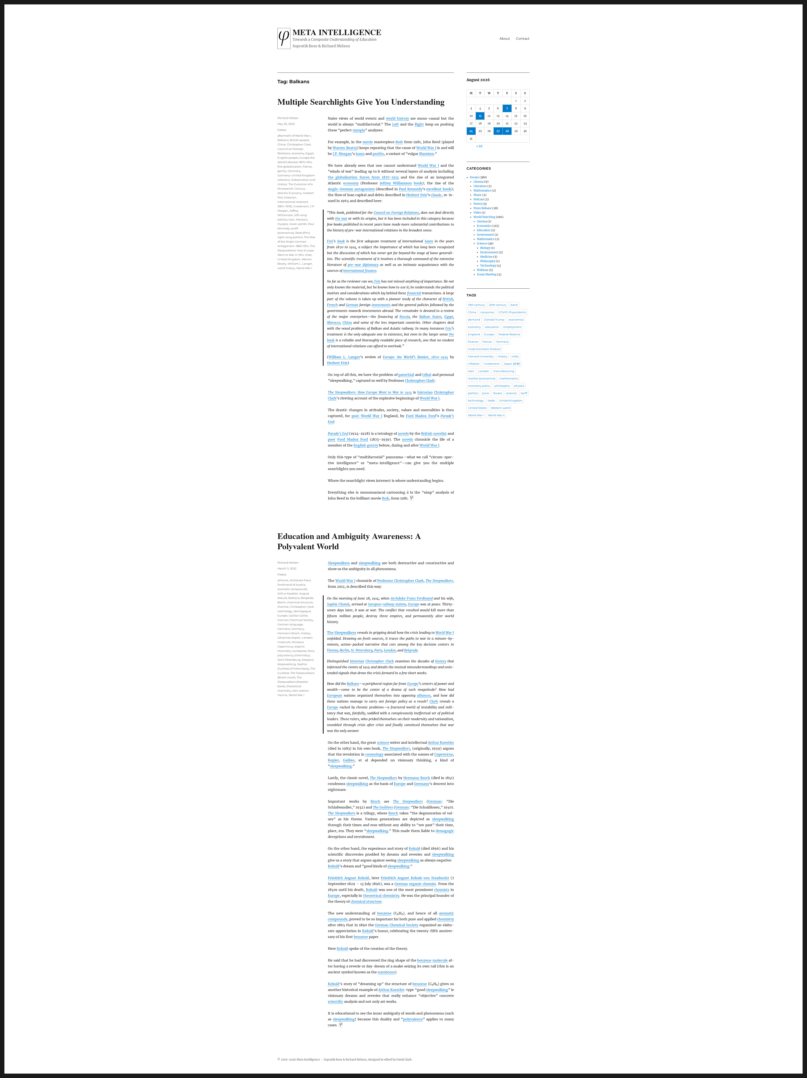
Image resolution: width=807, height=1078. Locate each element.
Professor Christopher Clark (400, 581)
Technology (488, 265)
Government (485, 234)
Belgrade (411, 650)
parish (302, 224)
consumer (487, 312)
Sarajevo (374, 604)
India (515, 356)
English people (287, 157)
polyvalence (413, 1019)
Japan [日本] (512, 363)
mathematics (509, 378)
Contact (523, 39)
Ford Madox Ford (421, 416)
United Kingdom (289, 259)
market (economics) (481, 378)
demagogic (445, 831)
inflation (474, 363)
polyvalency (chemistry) (293, 655)
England (474, 334)
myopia (359, 130)
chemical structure (366, 901)
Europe (413, 604)
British (448, 299)
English (359, 445)
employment (512, 327)
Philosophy (487, 261)
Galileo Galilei (298, 615)
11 (480, 116)
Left (395, 124)
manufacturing (503, 371)
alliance (282, 580)
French (332, 305)
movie (368, 142)
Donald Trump (494, 319)
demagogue (302, 611)
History (306, 633)
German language (290, 624)
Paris (378, 650)
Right (419, 124)
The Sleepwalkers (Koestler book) (292, 682)
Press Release (482, 208)
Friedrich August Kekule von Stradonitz (415, 878)
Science (482, 243)
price (485, 393)
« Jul (479, 146)
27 (498, 131)
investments (381, 305)
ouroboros (386, 972)
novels (403, 433)
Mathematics (482, 190)
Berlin (344, 650)
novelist (440, 433)
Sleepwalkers (339, 563)
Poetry (477, 204)
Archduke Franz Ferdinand (412, 598)
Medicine (486, 257)
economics (516, 319)
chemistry (445, 919)
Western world (500, 408)
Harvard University (480, 356)
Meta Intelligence (337, 32)
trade (491, 400)
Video (477, 212)
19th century (476, 304)
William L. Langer (344, 357)
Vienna (332, 650)
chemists (441, 890)
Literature (480, 186)
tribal (426, 375)
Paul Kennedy (410, 189)
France (307, 166)
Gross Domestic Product (484, 349)
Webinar (482, 270)
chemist (283, 606)
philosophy (502, 385)
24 (471, 131)
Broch (375, 801)
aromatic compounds (292, 589)
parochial (406, 375)
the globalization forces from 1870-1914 (363, 177)
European (334, 695)
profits (378, 154)
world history (397, 118)
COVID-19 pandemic (512, 312)
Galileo (349, 760)
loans (360, 154)
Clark (434, 701)
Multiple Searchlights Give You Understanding (360, 101)
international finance (359, 270)
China (347, 322)
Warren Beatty (345, 148)
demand (474, 319)
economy (351, 183)
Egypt (448, 316)
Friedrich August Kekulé (348, 878)
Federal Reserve (509, 334)
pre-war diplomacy (363, 265)
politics (473, 393)
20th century (497, 304)
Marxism (426, 154)
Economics (484, 226)
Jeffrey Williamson (396, 183)
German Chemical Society (396, 925)
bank (514, 304)
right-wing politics (290, 237)
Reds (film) (302, 232)
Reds (399, 142)
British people (299, 140)
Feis (330, 241)
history (440, 661)
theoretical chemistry (381, 895)
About (505, 39)
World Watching (484, 217)
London (390, 650)
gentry (372, 445)
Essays (281, 129)
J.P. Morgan (342, 154)
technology (476, 400)
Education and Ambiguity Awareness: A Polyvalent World (349, 541)
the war (341, 218)
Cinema (478, 182)
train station (300, 690)
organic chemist (422, 884)
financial (414, 293)
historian (425, 392)
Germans (283, 628)
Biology (485, 248)
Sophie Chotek (338, 604)
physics (519, 385)
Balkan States (430, 316)
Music (477, 195)
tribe (308, 254)
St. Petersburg (362, 650)
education (492, 327)
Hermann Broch (416, 778)
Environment (489, 252)
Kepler (333, 760)
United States (477, 408)
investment (301, 206)
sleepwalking (370, 563)
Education (483, 230)
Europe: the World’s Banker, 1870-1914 (415, 357)
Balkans (283, 140)
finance (473, 341)
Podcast (478, 199)
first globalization (289, 166)
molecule (440, 960)
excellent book (438, 189)
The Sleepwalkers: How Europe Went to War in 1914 (370, 392)
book (418, 183)
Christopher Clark (419, 380)
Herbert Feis (416, 195)
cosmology (374, 754)
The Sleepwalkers (439, 581)
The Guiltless (383, 807)
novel (293, 224)
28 (507, 131)
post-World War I (367, 416)
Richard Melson (288, 118)
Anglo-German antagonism (351, 189)
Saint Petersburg (289, 659)
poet (331, 439)
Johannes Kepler (289, 637)
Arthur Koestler (441, 742)
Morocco (333, 322)
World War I (426, 148)
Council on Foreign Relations (396, 212)
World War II (496, 415)
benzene (384, 913)
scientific (335, 1001)
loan (292, 219)
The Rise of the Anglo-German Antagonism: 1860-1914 (296, 241)
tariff (524, 393)
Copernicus (443, 754)
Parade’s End (338, 433)
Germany (294, 171)
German (352, 305)
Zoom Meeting (487, 274)
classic (436, 195)
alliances (424, 695)
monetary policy (479, 385)
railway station (394, 604)
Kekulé (414, 848)
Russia (405, 316)
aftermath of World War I (294, 135)
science (383, 742)
